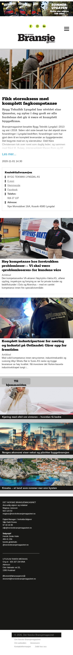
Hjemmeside (13, 185)
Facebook (12, 189)
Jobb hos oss (41, 646)
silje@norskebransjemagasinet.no (17, 528)
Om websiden (20, 643)
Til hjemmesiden (16, 382)
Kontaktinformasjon (22, 646)
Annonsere (35, 643)
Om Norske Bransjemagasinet (27, 639)
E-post (10, 181)
